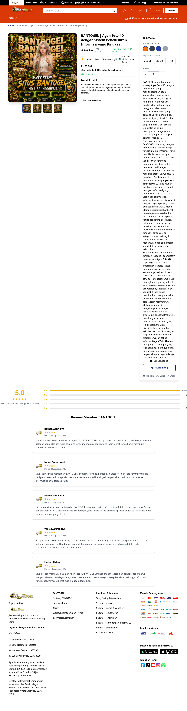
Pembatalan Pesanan (107, 627)
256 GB (148, 60)
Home (11, 25)
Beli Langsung (160, 360)
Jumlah (146, 68)
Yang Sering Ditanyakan (108, 598)
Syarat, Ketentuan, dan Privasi (68, 612)
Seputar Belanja (104, 603)
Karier (56, 607)
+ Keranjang (161, 367)
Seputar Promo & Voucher (110, 607)
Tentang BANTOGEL (63, 598)
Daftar (171, 10)
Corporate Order (105, 632)
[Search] (114, 10)
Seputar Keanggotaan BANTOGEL (113, 622)
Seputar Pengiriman (106, 617)
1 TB (170, 60)
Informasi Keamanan (63, 617)
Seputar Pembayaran (107, 612)
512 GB (159, 60)
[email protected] (28, 644)
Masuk (157, 10)
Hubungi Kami (60, 603)
